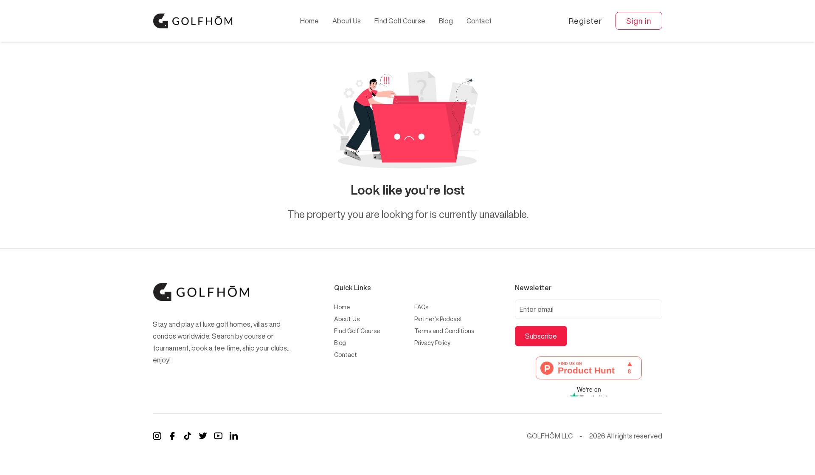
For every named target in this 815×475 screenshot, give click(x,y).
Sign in (639, 21)
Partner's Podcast (438, 319)
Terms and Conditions (444, 331)
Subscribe (541, 336)
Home (309, 20)
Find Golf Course (399, 20)
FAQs (421, 307)
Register (585, 21)
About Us (346, 20)
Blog (446, 20)
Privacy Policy (432, 343)
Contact (479, 20)
